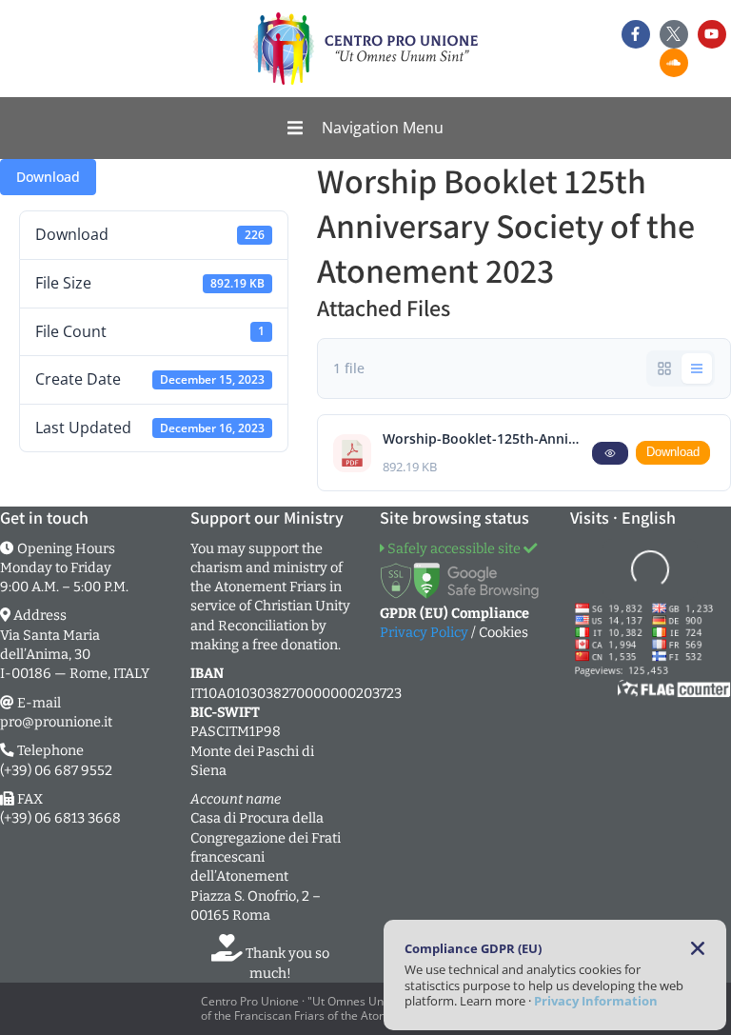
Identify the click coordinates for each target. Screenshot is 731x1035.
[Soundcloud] (674, 63)
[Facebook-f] (636, 34)
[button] (365, 128)
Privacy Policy (424, 632)
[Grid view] (664, 368)
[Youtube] (712, 34)
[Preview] (610, 453)
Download (48, 177)
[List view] (697, 368)
